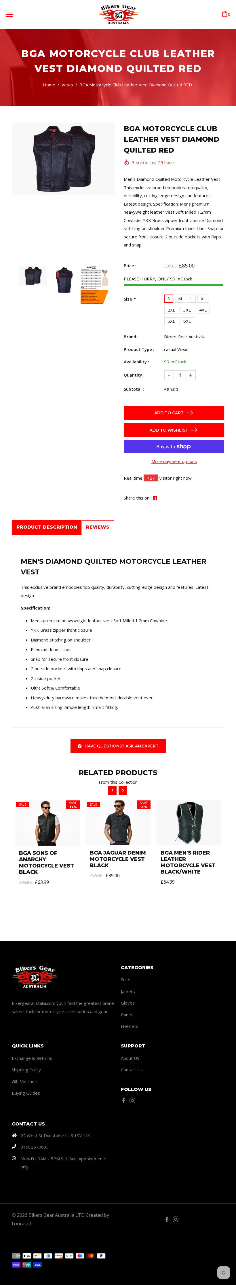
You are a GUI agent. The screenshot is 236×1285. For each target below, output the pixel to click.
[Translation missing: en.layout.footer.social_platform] (125, 1100)
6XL (187, 321)
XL (203, 298)
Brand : (131, 336)
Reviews (97, 527)
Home (49, 85)
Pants (126, 1015)
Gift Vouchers (25, 1081)
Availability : (136, 362)
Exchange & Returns (32, 1058)
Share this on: (137, 498)
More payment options (174, 461)
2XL (171, 310)
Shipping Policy (26, 1070)
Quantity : (134, 375)
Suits (125, 979)
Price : (130, 265)
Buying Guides (26, 1093)
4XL (203, 310)
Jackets (128, 991)
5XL (171, 321)
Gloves (128, 1003)
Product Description (46, 527)
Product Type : (139, 349)
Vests (67, 85)
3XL (187, 310)
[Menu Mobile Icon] (9, 14)
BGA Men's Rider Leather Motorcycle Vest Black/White (188, 862)
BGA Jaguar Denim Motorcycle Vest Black (118, 859)
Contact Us (132, 1070)
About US (130, 1058)
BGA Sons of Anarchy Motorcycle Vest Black (46, 862)
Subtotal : (134, 389)
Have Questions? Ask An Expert (122, 746)
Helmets (129, 1026)
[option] (63, 159)
